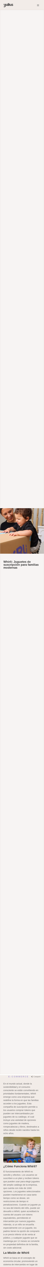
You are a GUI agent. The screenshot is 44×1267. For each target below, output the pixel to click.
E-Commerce (18, 1076)
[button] (37, 5)
